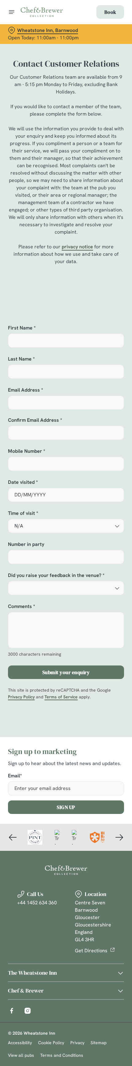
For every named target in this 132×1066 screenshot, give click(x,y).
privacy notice (77, 246)
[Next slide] (119, 837)
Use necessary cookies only (66, 642)
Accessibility (20, 1042)
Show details (99, 603)
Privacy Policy (21, 697)
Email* (15, 776)
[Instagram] (27, 1010)
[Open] (11, 12)
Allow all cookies (66, 622)
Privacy (77, 1042)
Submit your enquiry (66, 672)
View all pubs (21, 1055)
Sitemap (99, 1042)
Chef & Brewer (26, 990)
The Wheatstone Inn (32, 973)
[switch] (116, 540)
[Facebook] (11, 1010)
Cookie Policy (51, 1042)
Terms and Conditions (61, 1055)
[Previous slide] (13, 837)
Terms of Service (61, 697)
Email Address (25, 390)
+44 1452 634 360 (37, 902)
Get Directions (91, 950)
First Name (22, 328)
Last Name (21, 359)
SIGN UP (66, 807)
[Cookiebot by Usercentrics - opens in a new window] (98, 418)
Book (110, 12)
